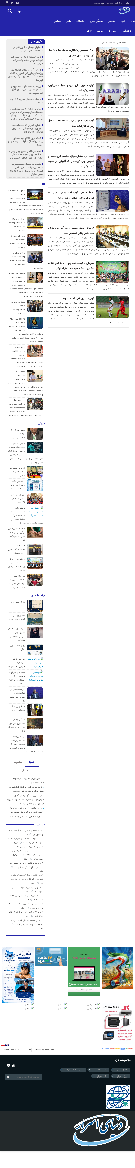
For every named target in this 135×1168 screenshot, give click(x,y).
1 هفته (26, 859)
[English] (7, 1045)
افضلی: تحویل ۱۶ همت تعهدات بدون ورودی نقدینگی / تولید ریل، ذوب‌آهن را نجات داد (27, 128)
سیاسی (57, 21)
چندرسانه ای (38, 595)
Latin (89, 31)
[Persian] (3, 1045)
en (43, 184)
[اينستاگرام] (7, 3)
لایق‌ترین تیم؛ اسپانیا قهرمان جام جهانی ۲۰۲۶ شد (17, 498)
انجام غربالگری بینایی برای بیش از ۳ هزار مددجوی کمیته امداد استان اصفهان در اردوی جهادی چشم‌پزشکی (26, 154)
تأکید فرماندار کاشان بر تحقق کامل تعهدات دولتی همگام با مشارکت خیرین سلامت (26, 60)
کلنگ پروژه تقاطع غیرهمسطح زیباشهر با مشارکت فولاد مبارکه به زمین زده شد (25, 141)
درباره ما (109, 3)
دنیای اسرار (122, 1070)
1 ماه (33, 883)
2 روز (26, 834)
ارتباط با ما (119, 3)
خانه (127, 3)
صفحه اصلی (121, 42)
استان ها (112, 31)
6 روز (16, 842)
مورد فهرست (99, 3)
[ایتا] (12, 3)
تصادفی (25, 770)
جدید (31, 761)
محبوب (18, 761)
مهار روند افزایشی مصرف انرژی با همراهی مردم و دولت (16, 662)
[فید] (17, 3)
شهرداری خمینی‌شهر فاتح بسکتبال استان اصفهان (17, 471)
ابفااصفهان (101, 1076)
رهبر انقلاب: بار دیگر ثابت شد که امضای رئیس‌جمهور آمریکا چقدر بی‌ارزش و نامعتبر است (26, 879)
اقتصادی (80, 21)
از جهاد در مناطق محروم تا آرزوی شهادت (26, 101)
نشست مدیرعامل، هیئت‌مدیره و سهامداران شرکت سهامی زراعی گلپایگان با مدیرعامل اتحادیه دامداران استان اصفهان (26, 169)
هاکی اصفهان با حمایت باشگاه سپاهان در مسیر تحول (16, 549)
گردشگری (126, 31)
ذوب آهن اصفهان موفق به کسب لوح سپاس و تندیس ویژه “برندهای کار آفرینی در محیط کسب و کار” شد (71, 161)
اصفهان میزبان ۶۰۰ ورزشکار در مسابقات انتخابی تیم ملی (28, 49)
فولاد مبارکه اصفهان (74, 1070)
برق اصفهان (122, 1076)
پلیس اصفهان (100, 1070)
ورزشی (41, 423)
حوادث (100, 31)
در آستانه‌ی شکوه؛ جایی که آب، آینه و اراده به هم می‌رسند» (17, 485)
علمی (68, 21)
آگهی (123, 21)
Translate (49, 1049)
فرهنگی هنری (96, 21)
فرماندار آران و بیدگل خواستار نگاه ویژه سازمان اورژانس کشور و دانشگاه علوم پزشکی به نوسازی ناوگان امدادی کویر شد (25, 75)
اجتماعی (112, 21)
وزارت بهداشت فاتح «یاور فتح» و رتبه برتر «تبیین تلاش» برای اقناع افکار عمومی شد (27, 89)
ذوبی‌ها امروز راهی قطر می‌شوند (78, 298)
